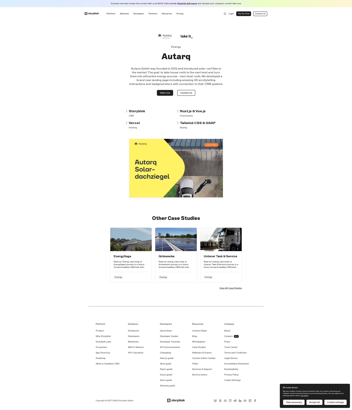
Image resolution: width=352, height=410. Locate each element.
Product (100, 330)
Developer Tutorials (170, 341)
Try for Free (244, 14)
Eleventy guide (167, 385)
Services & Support (202, 369)
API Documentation (170, 347)
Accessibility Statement (236, 363)
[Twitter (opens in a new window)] (220, 400)
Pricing (180, 13)
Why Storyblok (103, 336)
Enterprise (133, 330)
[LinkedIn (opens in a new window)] (240, 400)
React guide (166, 369)
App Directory (103, 352)
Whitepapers (198, 341)
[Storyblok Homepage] (92, 13)
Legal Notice (230, 358)
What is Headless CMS (107, 363)
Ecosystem (101, 347)
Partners (153, 13)
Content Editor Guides (203, 358)
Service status (199, 374)
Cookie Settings (232, 380)
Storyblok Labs (103, 341)
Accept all (314, 402)
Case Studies (199, 347)
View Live (166, 93)
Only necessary (294, 402)
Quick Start (166, 330)
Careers (228, 336)
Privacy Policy (231, 374)
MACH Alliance (136, 347)
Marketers (133, 341)
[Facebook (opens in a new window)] (255, 400)
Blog (194, 336)
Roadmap (100, 358)
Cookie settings (335, 402)
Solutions (124, 13)
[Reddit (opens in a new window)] (235, 400)
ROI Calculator (135, 352)
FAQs (195, 363)
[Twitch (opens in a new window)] (230, 400)
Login (231, 14)
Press (227, 341)
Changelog (165, 352)
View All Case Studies (230, 288)
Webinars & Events (201, 352)
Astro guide (166, 380)
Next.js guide (166, 358)
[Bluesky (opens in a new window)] (215, 400)
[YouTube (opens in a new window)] (245, 400)
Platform (111, 13)
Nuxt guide (165, 363)
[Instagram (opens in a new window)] (250, 400)
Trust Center (231, 347)
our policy (304, 396)
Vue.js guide (166, 374)
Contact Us (260, 13)
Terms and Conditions (235, 352)
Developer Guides (169, 336)
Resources (167, 13)
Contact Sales (199, 330)
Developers (138, 13)
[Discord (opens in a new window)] (225, 400)
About (227, 330)
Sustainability (231, 369)
